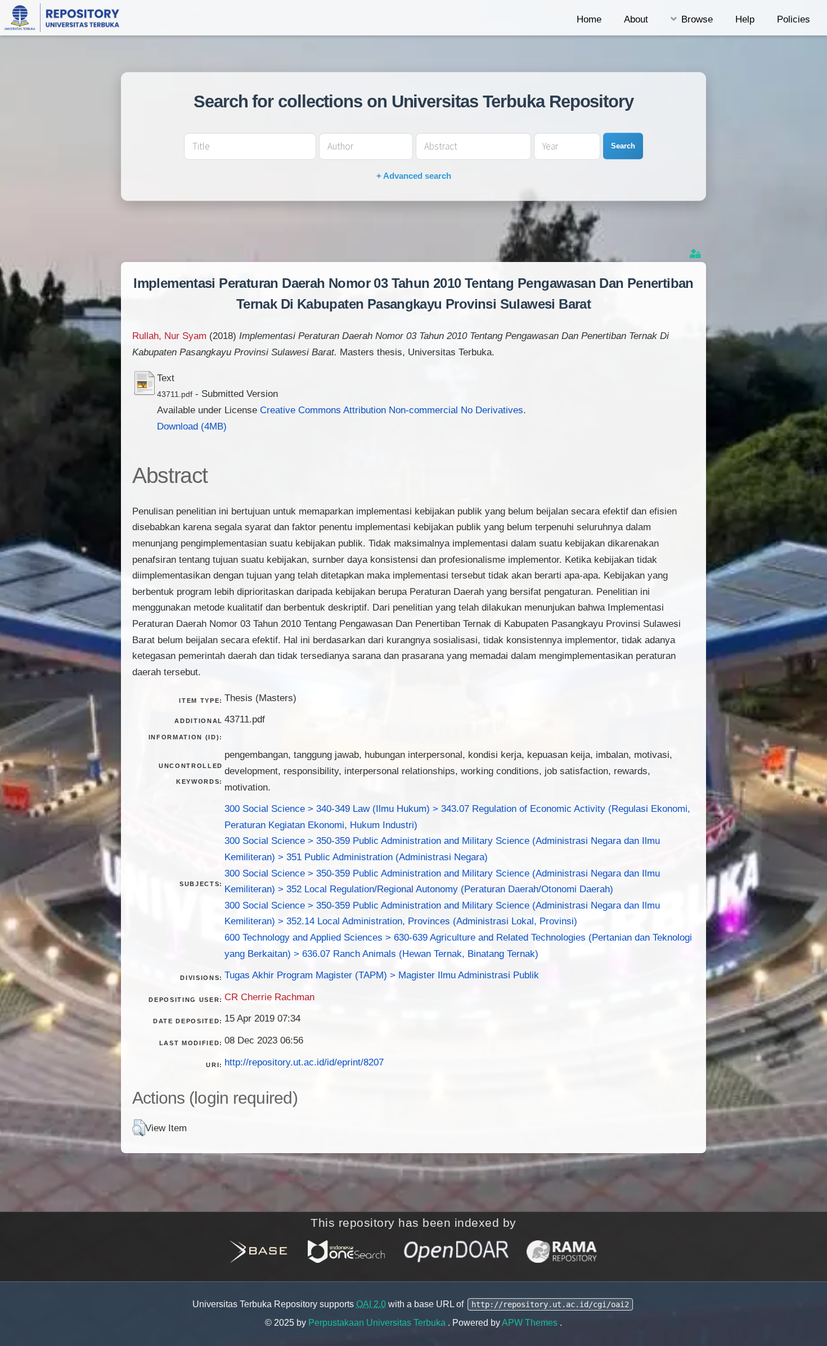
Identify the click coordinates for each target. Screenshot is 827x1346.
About (636, 19)
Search (623, 146)
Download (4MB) (192, 426)
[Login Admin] (696, 253)
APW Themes (531, 1322)
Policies (793, 19)
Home (589, 19)
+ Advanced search (413, 175)
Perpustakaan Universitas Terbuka (378, 1322)
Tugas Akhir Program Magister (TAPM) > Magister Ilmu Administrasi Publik (381, 975)
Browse (697, 19)
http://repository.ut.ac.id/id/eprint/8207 (304, 1062)
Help (744, 19)
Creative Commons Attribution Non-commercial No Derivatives (391, 409)
